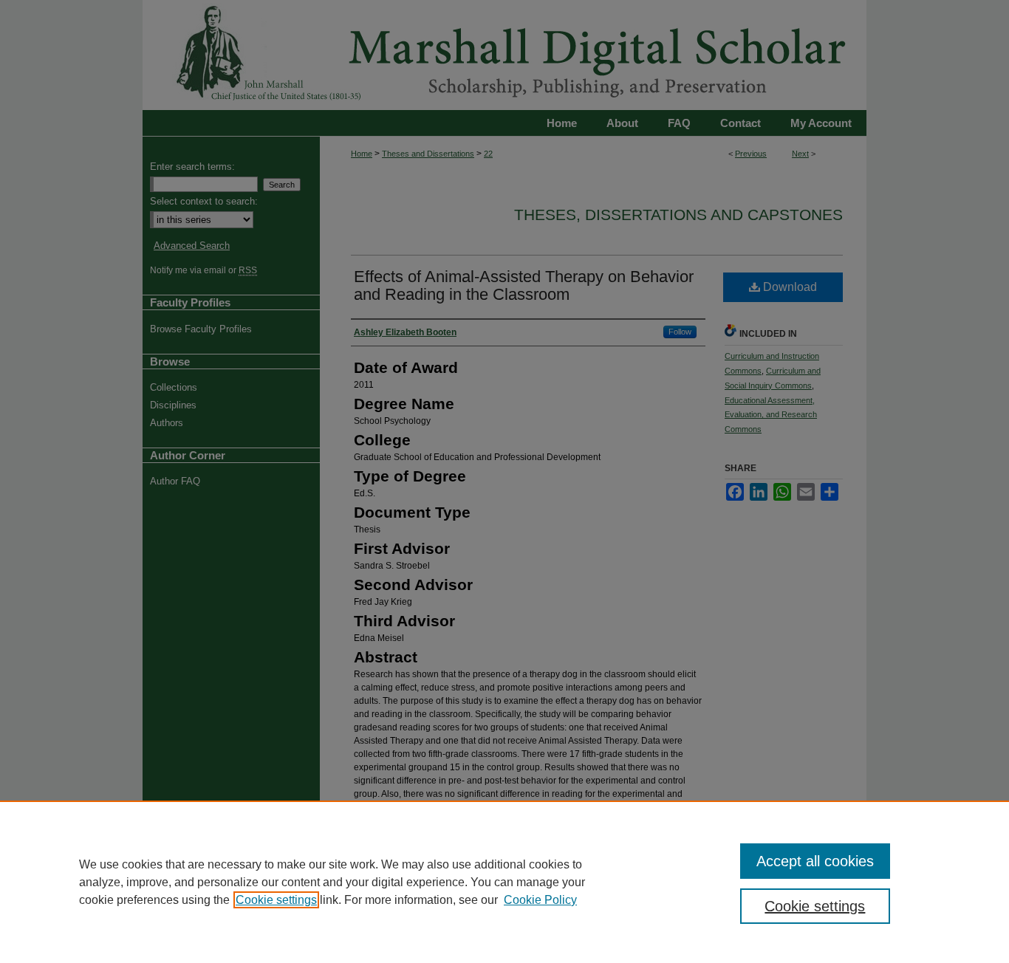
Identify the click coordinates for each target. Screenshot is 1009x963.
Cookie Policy (540, 900)
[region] (504, 882)
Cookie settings (276, 900)
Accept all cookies (815, 861)
